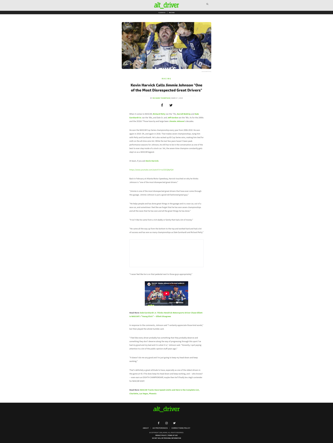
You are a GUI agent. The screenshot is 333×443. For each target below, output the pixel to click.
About (146, 428)
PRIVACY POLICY (161, 435)
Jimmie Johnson (176, 121)
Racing (172, 12)
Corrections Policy (180, 428)
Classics (161, 12)
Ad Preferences (160, 428)
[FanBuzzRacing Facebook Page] (159, 423)
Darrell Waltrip (184, 114)
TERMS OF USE (173, 435)
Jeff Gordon (172, 117)
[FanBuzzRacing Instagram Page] (167, 423)
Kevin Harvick (152, 160)
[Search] (207, 4)
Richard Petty (159, 114)
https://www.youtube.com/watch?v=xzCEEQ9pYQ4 (151, 169)
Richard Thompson (161, 98)
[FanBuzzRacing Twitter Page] (174, 423)
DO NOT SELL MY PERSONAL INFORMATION (166, 438)
